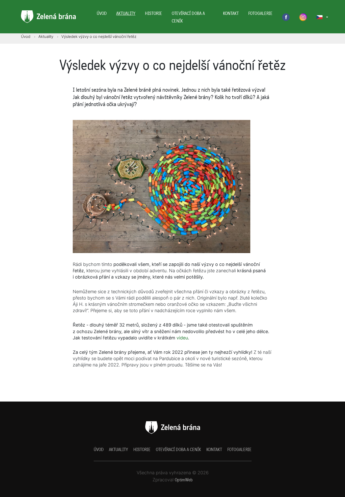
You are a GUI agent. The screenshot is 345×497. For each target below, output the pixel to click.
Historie (153, 13)
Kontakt (231, 13)
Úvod (102, 13)
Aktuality (125, 13)
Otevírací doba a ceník (188, 17)
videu (182, 337)
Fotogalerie (260, 13)
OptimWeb (184, 480)
